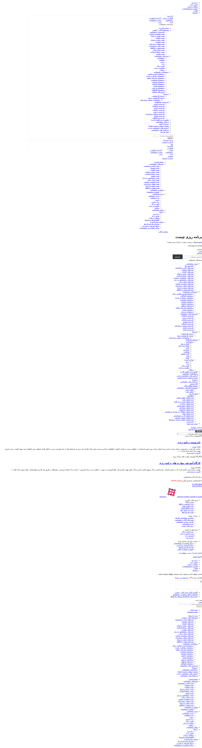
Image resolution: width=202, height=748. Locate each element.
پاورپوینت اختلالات (158, 106)
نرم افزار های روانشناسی (189, 382)
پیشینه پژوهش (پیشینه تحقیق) (187, 378)
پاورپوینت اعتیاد (159, 108)
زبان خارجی (155, 202)
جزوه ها (195, 332)
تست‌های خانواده (188, 272)
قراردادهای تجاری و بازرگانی (184, 402)
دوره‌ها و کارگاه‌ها (192, 340)
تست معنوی (160, 54)
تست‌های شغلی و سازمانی (184, 286)
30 (192, 429)
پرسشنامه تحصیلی (158, 82)
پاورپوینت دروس (159, 112)
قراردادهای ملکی (188, 414)
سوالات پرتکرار (154, 218)
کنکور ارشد (190, 390)
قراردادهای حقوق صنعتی (185, 398)
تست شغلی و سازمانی (157, 44)
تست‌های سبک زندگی (186, 282)
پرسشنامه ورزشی (158, 88)
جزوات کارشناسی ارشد (156, 98)
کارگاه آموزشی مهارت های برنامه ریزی (179, 463)
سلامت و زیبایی (159, 68)
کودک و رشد (185, 344)
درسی (162, 62)
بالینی (187, 348)
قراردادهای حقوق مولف (185, 406)
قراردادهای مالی (188, 400)
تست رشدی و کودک (158, 40)
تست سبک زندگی (159, 50)
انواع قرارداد (193, 394)
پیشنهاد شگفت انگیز (191, 386)
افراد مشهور (185, 354)
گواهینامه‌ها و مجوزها (152, 220)
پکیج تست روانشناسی (157, 32)
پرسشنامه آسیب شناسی (156, 74)
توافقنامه (190, 396)
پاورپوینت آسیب (159, 104)
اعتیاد (187, 358)
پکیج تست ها (189, 266)
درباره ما (156, 214)
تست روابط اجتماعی (157, 52)
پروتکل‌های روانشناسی (190, 374)
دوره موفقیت (154, 198)
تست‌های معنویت (188, 630)
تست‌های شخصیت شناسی (184, 284)
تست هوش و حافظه (157, 48)
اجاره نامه (190, 422)
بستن (200, 251)
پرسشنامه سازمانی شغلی (156, 78)
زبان (163, 64)
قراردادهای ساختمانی (186, 410)
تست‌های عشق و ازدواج (185, 288)
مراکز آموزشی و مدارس (150, 226)
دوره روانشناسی (153, 196)
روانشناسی (161, 58)
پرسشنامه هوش (159, 86)
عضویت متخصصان (152, 192)
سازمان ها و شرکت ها (151, 224)
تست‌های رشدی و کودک (185, 274)
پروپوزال (195, 380)
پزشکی (162, 70)
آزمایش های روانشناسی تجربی (187, 376)
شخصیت (186, 350)
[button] (193, 453)
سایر (187, 356)
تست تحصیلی (160, 42)
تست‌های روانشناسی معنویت (183, 278)
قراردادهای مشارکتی (186, 408)
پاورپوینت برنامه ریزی (188, 442)
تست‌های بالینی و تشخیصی (184, 268)
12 (196, 429)
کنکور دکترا (190, 392)
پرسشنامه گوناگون (158, 90)
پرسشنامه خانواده (158, 84)
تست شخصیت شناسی (157, 34)
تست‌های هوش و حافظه (185, 290)
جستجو (199, 253)
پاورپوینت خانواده (159, 110)
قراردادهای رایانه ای (187, 404)
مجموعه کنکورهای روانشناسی (187, 388)
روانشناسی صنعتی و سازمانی (150, 100)
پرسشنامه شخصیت (158, 80)
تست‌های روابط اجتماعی (185, 276)
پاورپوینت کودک (159, 116)
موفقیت (162, 60)
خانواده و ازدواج (184, 346)
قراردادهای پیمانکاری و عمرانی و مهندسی (179, 412)
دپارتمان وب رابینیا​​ (181, 578)
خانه (200, 242)
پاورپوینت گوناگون (158, 118)
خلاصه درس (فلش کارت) (189, 372)
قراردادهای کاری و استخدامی (183, 416)
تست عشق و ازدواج (158, 36)
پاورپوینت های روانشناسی (189, 314)
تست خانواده (160, 38)
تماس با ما (155, 216)
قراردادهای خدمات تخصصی (184, 418)
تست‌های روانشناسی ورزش (184, 280)
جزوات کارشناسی (158, 96)
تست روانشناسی (192, 264)
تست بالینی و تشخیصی (157, 46)
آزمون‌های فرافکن (158, 92)
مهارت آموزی (189, 360)
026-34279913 (197, 486)
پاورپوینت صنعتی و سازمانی (155, 114)
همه (189, 429)
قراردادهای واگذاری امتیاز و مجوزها (181, 420)
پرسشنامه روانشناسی (190, 292)
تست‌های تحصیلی (187, 270)
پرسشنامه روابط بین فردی (155, 76)
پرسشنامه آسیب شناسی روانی (183, 294)
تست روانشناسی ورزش (151, 178)
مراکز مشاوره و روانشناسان (149, 228)
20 (194, 429)
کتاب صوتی (194, 384)
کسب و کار (161, 66)
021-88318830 (197, 484)
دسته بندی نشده (192, 424)
